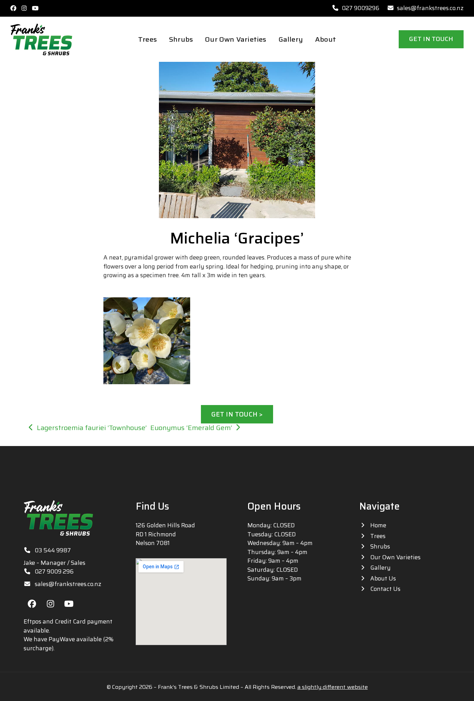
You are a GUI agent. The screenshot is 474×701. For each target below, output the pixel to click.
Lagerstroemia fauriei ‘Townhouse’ (92, 427)
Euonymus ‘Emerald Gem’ (191, 427)
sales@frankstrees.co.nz (430, 8)
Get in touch (431, 39)
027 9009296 (360, 8)
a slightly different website (332, 687)
